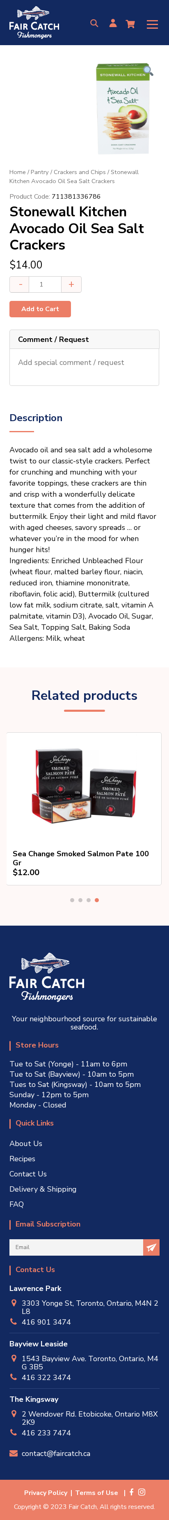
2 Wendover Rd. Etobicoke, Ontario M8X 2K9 (90, 1418)
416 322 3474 (46, 1377)
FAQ (16, 1204)
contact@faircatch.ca (56, 1453)
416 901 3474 (46, 1322)
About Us (25, 1144)
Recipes (22, 1159)
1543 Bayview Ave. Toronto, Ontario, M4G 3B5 (90, 1363)
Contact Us (28, 1174)
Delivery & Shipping (43, 1189)
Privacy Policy (45, 1492)
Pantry (40, 172)
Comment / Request (53, 339)
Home (17, 172)
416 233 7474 (46, 1432)
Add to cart (40, 309)
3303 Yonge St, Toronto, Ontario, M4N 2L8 (90, 1307)
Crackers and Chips (80, 172)
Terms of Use (96, 1492)
